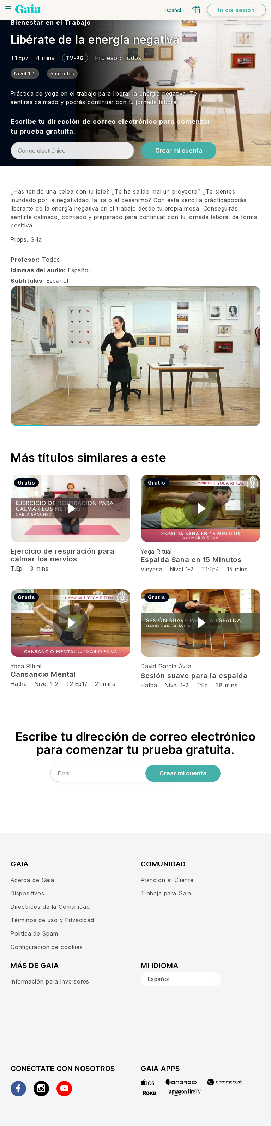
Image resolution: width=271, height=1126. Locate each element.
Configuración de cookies (47, 946)
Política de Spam (34, 933)
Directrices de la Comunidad (50, 906)
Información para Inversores (50, 981)
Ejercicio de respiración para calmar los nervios (63, 555)
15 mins (237, 569)
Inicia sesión (236, 9)
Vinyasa (153, 569)
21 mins (105, 683)
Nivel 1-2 (182, 569)
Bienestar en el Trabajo (51, 22)
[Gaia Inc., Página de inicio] (28, 8)
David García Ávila (166, 666)
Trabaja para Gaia (166, 893)
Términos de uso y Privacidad (52, 920)
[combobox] (181, 979)
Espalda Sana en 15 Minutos (191, 559)
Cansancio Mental (43, 674)
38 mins (227, 685)
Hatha (19, 683)
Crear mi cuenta (178, 150)
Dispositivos (27, 893)
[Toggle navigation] (8, 9)
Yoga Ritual (156, 551)
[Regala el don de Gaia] (196, 9)
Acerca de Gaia (32, 879)
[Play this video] (70, 508)
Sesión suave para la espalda (194, 675)
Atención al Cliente (167, 879)
